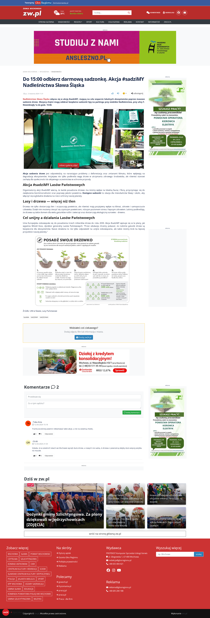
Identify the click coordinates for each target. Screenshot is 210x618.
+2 (136, 162)
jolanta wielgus (26, 579)
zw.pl (36, 613)
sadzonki (44, 317)
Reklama (128, 22)
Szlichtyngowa (29, 559)
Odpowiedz (49, 434)
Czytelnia (13, 559)
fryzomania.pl (65, 586)
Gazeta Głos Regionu (68, 557)
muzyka (37, 599)
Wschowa (13, 554)
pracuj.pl (63, 590)
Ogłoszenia (113, 22)
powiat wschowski (40, 554)
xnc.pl (184, 613)
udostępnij (138, 93)
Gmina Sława (14, 589)
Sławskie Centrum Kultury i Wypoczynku (29, 574)
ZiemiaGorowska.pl (60, 3)
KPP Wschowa (15, 584)
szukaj (198, 554)
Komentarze (155, 13)
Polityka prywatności (68, 561)
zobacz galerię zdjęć (68, 165)
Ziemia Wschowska (30, 72)
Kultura (100, 22)
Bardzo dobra (76, 13)
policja (11, 579)
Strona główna (46, 22)
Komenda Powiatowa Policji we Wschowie (29, 594)
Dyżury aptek (65, 553)
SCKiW (43, 569)
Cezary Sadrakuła (34, 584)
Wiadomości (64, 22)
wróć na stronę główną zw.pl (105, 533)
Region (77, 22)
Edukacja (28, 589)
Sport (89, 22)
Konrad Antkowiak (17, 564)
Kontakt (140, 22)
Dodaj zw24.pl (85, 337)
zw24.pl (167, 22)
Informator (154, 22)
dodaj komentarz (133, 412)
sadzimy (34, 317)
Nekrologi (169, 13)
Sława (26, 317)
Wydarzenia (44, 72)
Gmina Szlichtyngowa (19, 599)
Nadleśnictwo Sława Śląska (36, 99)
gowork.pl (63, 582)
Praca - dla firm (66, 599)
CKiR (33, 564)
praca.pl (62, 594)
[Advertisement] (167, 267)
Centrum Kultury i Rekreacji (22, 569)
